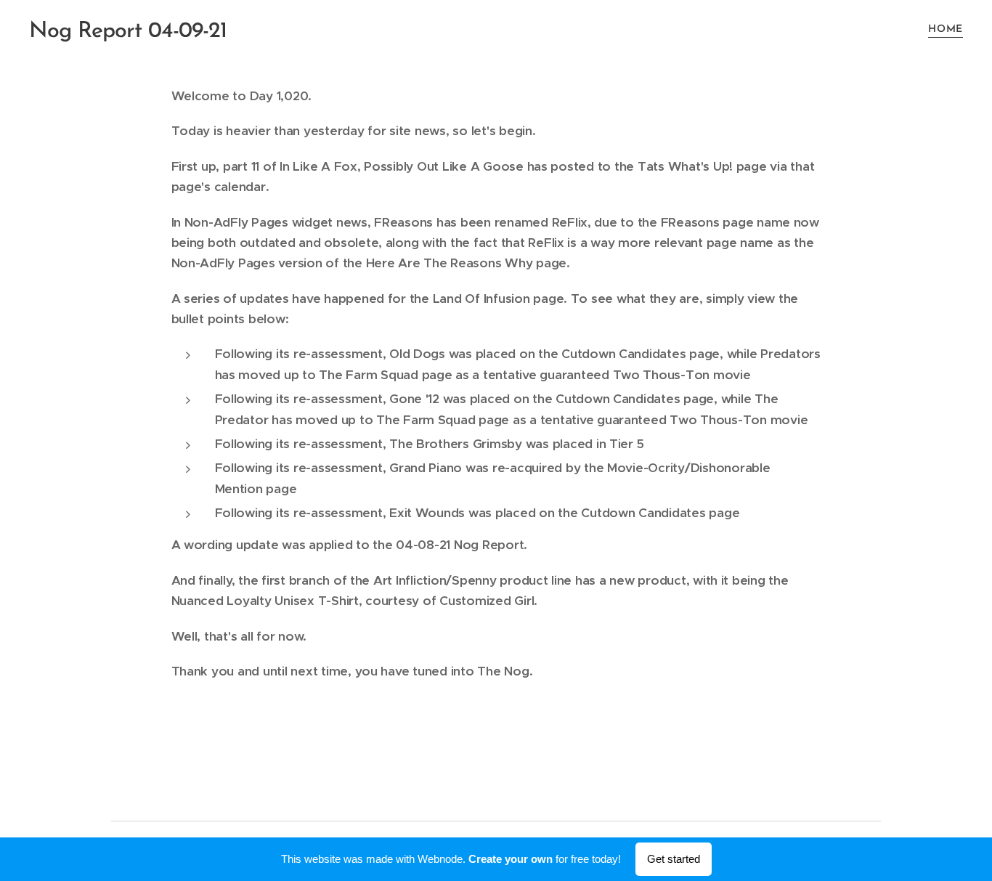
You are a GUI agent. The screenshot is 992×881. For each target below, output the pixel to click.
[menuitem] (943, 30)
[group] (503, 439)
